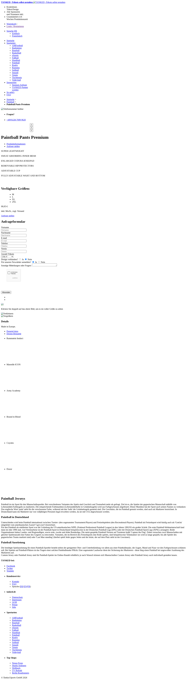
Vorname (5, 227)
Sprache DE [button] (12, 31)
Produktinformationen (16, 144)
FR (28, 586)
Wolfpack (16, 668)
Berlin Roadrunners (20, 673)
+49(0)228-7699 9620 (16, 120)
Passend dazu (12, 331)
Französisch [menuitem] (17, 36)
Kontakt (15, 581)
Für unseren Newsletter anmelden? (16, 262)
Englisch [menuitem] (16, 33)
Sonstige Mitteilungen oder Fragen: (16, 265)
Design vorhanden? (9, 259)
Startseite (10, 99)
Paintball (10, 102)
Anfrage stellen (13, 146)
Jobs (14, 607)
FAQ (14, 584)
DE (21, 586)
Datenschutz (17, 597)
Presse (15, 605)
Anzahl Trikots (7, 254)
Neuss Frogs (17, 663)
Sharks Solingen (19, 665)
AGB (14, 602)
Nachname (5, 233)
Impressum (16, 600)
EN (25, 586)
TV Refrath (17, 670)
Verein (4, 249)
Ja (22, 259)
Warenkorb (11, 24)
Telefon (4, 243)
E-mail (4, 238)
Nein (29, 259)
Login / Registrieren (15, 26)
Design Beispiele (14, 334)
